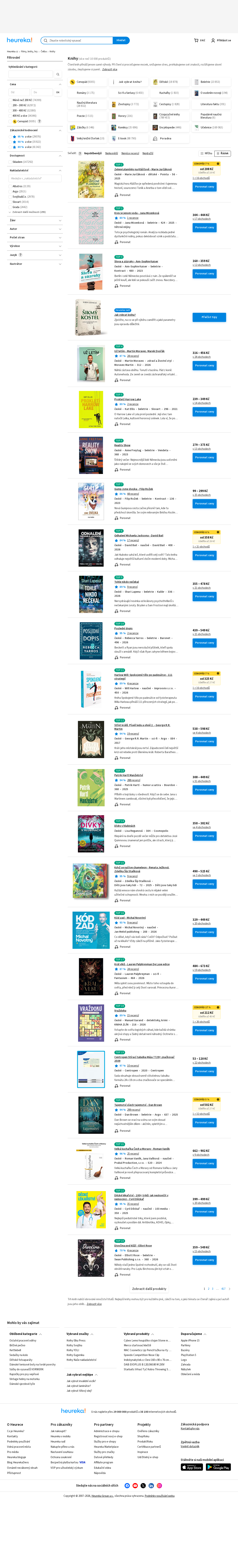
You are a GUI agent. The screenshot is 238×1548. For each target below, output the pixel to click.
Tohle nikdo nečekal (126, 582)
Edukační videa (102, 1468)
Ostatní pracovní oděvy (22, 1341)
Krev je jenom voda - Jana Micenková (136, 213)
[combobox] (77, 40)
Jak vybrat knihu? (125, 315)
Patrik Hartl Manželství (128, 775)
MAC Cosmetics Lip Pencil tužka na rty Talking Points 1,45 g (147, 1350)
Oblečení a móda (190, 1374)
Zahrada (185, 1365)
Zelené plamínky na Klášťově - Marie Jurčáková (143, 169)
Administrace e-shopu (106, 1431)
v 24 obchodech (202, 357)
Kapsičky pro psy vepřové (24, 1374)
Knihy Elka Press (76, 1341)
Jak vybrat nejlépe (80, 1375)
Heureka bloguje (16, 1457)
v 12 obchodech (202, 265)
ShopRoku (143, 1436)
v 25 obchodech (202, 495)
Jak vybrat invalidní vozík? (81, 1381)
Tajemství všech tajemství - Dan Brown (138, 1105)
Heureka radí (58, 1442)
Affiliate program (103, 1462)
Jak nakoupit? (58, 1431)
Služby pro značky (104, 1452)
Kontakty (12, 1436)
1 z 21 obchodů (201, 547)
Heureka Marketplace (106, 1447)
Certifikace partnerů (149, 1447)
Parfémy (185, 1345)
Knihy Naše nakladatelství (81, 1360)
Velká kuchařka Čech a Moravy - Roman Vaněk (142, 1149)
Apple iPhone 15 (190, 1341)
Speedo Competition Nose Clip (141, 1355)
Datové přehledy (103, 1457)
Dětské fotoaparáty (20, 1360)
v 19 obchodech (202, 970)
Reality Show (122, 445)
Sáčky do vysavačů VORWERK (26, 1369)
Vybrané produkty (136, 1334)
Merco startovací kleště (137, 1345)
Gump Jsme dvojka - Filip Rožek (133, 489)
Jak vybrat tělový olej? (79, 1391)
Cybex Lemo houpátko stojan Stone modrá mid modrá (147, 1341)
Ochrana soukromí (61, 1457)
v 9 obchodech (201, 1155)
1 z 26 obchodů (201, 1022)
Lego (184, 1360)
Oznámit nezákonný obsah (22, 1468)
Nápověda (100, 1473)
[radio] (10, 136)
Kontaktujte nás (190, 1429)
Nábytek (186, 1369)
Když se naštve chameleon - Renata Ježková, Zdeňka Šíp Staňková (141, 869)
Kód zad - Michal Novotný (130, 918)
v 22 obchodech (202, 1063)
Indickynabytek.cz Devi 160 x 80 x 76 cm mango (147, 1360)
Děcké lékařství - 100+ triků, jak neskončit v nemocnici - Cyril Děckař (141, 1197)
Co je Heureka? (15, 1431)
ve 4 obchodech (202, 733)
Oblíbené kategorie (23, 1334)
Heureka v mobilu (60, 1436)
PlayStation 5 (188, 1355)
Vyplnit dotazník (190, 1446)
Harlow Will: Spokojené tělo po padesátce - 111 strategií (143, 677)
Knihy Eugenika (75, 1355)
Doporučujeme (191, 1334)
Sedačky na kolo (18, 1355)
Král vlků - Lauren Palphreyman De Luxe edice (142, 964)
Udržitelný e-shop (147, 1457)
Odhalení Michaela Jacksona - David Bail (138, 536)
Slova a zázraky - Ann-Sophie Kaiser (136, 261)
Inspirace (142, 1452)
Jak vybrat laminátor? (79, 1386)
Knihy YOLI (73, 1350)
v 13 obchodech (202, 449)
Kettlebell (15, 1350)
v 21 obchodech (202, 588)
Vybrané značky (78, 1334)
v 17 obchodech (202, 219)
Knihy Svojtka (74, 1345)
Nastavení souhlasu (62, 1452)
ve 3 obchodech (202, 875)
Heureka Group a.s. (102, 1496)
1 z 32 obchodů (201, 1114)
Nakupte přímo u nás (62, 1447)
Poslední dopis (123, 628)
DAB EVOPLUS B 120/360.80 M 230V (144, 1365)
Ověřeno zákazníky (148, 1431)
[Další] (229, 1289)
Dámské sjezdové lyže (22, 1384)
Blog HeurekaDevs (18, 1462)
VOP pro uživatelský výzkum (67, 1468)
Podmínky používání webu (160, 1496)
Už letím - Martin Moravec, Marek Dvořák (139, 351)
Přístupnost (14, 1473)
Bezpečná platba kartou (64, 1462)
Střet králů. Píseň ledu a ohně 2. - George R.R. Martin (142, 727)
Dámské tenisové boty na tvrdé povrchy (32, 1365)
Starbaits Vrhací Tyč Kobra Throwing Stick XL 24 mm (147, 1369)
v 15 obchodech (202, 1251)
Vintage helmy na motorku (24, 1379)
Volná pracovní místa (19, 1447)
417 (223, 1289)
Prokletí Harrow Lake (127, 399)
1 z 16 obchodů (201, 178)
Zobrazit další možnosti (25, 212)
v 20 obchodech (202, 924)
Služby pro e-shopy (105, 1442)
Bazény (185, 1350)
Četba (44, 51)
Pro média (13, 1452)
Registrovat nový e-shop (108, 1436)
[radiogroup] (35, 142)
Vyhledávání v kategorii (23, 67)
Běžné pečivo (17, 1345)
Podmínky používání (18, 1442)
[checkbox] (10, 100)
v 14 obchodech (202, 403)
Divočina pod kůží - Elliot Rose (133, 1246)
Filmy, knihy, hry (29, 51)
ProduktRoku (145, 1442)
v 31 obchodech (202, 781)
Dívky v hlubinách (124, 826)
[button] (31, 74)
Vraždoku (120, 1011)
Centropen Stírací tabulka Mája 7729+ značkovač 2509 (144, 1059)
